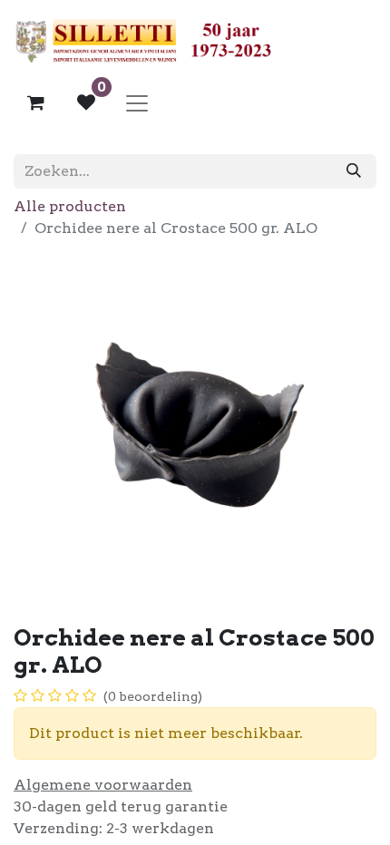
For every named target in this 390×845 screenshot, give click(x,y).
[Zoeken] (353, 171)
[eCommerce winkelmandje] (35, 102)
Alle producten (70, 206)
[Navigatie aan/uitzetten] (137, 102)
